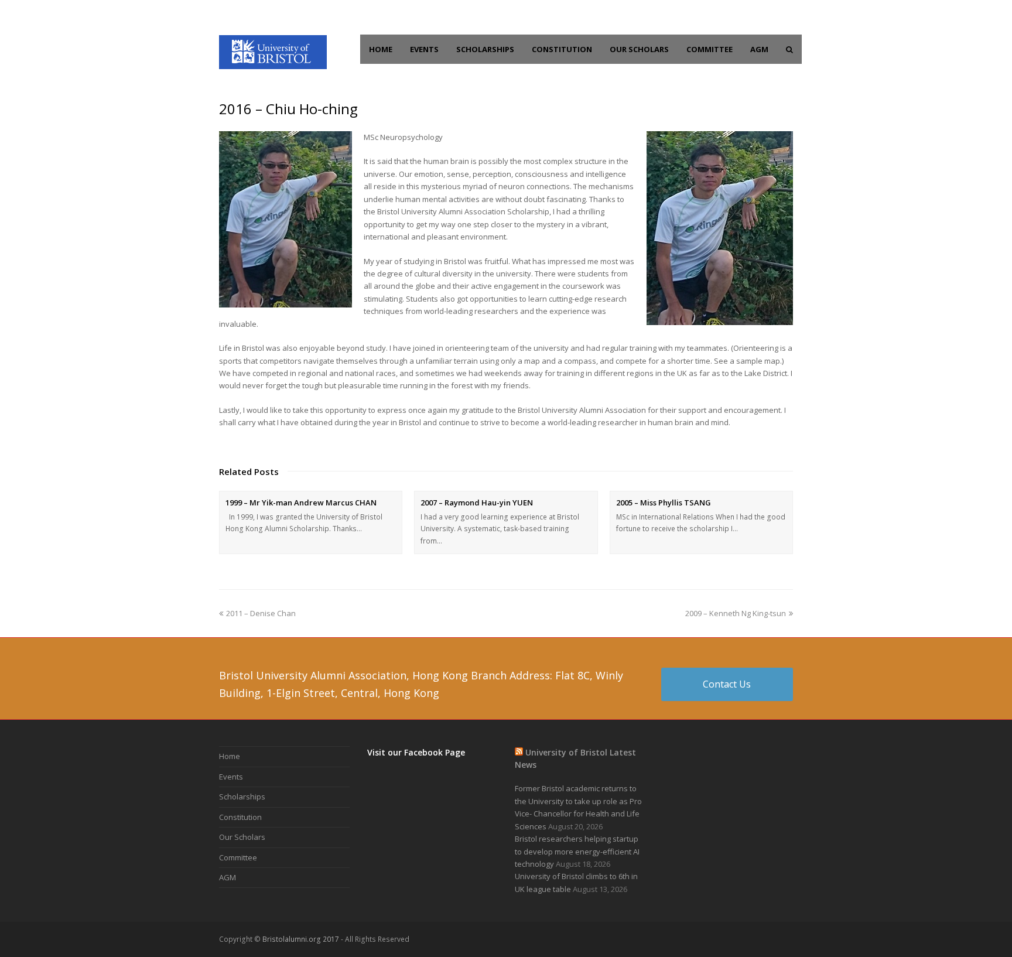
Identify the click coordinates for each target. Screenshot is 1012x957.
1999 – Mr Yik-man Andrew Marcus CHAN (301, 502)
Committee (238, 857)
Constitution (240, 817)
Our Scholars (242, 837)
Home (229, 756)
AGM (227, 877)
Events (231, 776)
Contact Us (727, 684)
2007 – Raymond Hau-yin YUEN (476, 502)
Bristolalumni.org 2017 (300, 939)
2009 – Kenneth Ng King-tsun (735, 613)
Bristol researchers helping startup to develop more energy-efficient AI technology (577, 851)
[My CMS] (273, 51)
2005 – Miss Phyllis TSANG (663, 502)
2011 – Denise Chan (261, 613)
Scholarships (242, 796)
